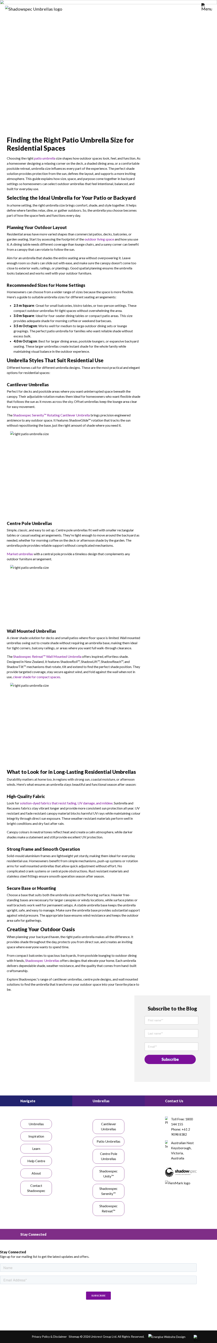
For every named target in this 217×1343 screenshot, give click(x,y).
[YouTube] (123, 1313)
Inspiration (36, 1136)
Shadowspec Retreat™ (108, 1208)
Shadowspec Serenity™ (108, 1191)
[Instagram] (85, 1313)
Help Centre (36, 1161)
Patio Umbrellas (108, 1141)
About (36, 1173)
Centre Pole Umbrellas (108, 1156)
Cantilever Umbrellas (108, 1126)
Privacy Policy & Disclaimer (49, 1336)
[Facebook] (72, 1313)
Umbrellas (36, 1124)
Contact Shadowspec (36, 1188)
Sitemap (74, 1336)
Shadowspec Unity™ (108, 1173)
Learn (36, 1148)
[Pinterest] (111, 1313)
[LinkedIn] (98, 1313)
